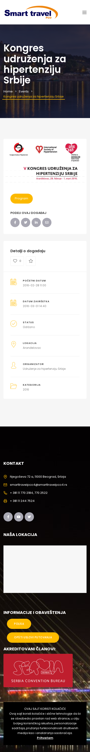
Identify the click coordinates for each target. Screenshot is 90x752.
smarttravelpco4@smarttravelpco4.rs (38, 485)
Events (24, 91)
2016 (26, 389)
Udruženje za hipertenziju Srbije (44, 369)
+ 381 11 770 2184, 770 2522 (29, 493)
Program (21, 198)
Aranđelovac (32, 348)
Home (8, 91)
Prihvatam (45, 738)
